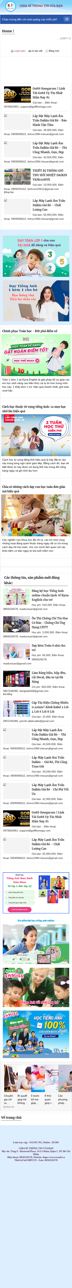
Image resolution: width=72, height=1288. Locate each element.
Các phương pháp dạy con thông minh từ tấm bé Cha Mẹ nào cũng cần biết (62, 1099)
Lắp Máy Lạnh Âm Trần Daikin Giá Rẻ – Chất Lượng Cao (49, 205)
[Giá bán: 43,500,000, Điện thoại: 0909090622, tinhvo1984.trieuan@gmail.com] (17, 149)
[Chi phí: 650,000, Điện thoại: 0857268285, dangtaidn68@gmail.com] (16, 679)
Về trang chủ (11, 1117)
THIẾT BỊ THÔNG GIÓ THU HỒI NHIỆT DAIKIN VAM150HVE (50, 175)
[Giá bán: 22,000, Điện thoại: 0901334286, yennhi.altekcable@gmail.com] (16, 709)
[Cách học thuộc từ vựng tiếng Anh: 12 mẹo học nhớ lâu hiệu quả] (36, 435)
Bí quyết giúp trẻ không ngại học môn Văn (22, 1099)
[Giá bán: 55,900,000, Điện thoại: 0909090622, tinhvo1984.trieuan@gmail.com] (17, 207)
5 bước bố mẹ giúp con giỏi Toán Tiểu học (35, 1099)
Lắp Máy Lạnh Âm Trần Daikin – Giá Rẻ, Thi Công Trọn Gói (49, 762)
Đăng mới (54, 51)
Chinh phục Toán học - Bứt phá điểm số (29, 331)
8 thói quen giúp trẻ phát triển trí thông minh (49, 1099)
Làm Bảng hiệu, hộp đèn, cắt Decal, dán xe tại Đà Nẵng (49, 677)
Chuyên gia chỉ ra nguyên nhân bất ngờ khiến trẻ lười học (8, 1099)
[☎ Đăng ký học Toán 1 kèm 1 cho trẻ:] (36, 275)
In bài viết (37, 51)
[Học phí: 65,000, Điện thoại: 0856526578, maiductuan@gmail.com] (16, 651)
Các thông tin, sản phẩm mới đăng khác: (32, 580)
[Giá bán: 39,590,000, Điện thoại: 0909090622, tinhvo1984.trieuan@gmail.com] (16, 763)
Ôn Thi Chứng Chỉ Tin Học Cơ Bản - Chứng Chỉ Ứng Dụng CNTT (50, 623)
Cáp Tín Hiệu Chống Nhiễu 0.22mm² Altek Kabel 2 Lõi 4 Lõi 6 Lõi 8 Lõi (50, 707)
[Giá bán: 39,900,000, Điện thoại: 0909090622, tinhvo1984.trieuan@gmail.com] (17, 122)
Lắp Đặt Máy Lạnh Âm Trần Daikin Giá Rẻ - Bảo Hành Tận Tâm (50, 120)
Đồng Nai (9, 192)
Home (7, 31)
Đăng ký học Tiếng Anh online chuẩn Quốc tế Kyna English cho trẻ (50, 595)
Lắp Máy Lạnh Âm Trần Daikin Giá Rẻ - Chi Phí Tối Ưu (50, 789)
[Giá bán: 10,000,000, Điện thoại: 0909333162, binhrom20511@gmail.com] (17, 177)
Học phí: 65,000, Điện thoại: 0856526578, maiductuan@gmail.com (33, 659)
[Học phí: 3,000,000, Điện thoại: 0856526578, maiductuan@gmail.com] (16, 624)
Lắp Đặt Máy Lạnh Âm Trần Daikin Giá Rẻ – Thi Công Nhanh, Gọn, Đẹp (50, 147)
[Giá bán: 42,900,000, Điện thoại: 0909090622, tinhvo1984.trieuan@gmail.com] (16, 791)
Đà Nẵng (7, 694)
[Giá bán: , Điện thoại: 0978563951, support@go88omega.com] (17, 94)
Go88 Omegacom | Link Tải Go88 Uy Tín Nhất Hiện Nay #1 (49, 93)
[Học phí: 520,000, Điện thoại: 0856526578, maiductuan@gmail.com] (16, 597)
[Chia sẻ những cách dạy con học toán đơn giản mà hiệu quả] (36, 515)
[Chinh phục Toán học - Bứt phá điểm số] (36, 355)
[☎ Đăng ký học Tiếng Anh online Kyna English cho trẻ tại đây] (36, 963)
